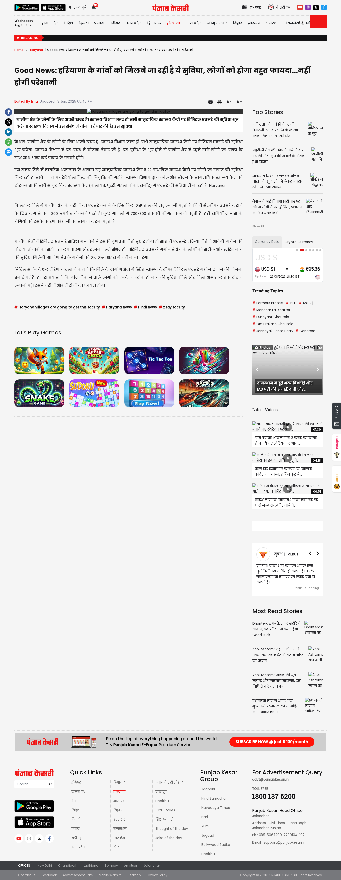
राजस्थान (120, 828)
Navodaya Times (215, 807)
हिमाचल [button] (154, 23)
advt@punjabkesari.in (270, 779)
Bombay (111, 865)
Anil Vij (306, 303)
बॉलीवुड (161, 791)
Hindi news (145, 307)
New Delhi (45, 865)
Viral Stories (165, 810)
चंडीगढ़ (76, 838)
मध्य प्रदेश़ (194, 23)
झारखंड (254, 23)
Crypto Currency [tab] (299, 242)
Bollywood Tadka (215, 844)
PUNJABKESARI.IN (280, 875)
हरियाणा (119, 791)
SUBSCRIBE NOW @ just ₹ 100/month (272, 742)
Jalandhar (151, 865)
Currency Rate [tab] (267, 241)
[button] (257, 370)
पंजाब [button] (99, 23)
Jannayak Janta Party (272, 331)
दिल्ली (84, 23)
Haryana (36, 50)
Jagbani (208, 789)
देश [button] (56, 23)
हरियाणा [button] (173, 23)
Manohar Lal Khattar (271, 310)
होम (44, 23)
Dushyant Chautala (270, 317)
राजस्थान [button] (273, 23)
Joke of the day (168, 838)
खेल (116, 847)
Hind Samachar (214, 798)
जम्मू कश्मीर (217, 23)
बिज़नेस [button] (292, 23)
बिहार (237, 23)
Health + (162, 801)
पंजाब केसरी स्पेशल (169, 782)
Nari (204, 817)
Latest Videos (265, 409)
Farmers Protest (268, 303)
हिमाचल (119, 782)
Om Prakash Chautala (272, 324)
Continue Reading (306, 588)
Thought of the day (171, 828)
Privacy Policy (157, 875)
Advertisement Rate (78, 875)
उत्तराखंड (119, 819)
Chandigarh (67, 865)
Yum (205, 826)
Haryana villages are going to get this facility (57, 307)
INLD (291, 303)
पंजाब (75, 828)
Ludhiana (91, 865)
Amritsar (130, 865)
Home (19, 50)
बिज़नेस (119, 838)
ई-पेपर (76, 782)
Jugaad (207, 835)
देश (73, 801)
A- (229, 102)
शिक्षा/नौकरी (164, 819)
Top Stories (267, 112)
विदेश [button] (68, 23)
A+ (239, 102)
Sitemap (134, 875)
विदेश (75, 810)
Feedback (49, 875)
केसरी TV (78, 791)
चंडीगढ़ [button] (114, 23)
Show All (258, 226)
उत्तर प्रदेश (134, 23)
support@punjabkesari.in (284, 842)
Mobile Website (110, 875)
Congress (305, 331)
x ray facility (172, 307)
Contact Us (26, 875)
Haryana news (117, 307)
